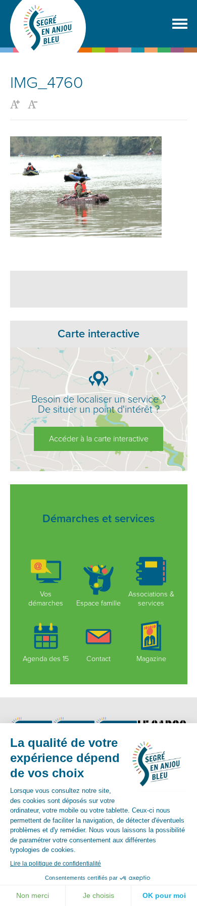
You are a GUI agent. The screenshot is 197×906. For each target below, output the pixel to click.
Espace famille (98, 603)
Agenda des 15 (46, 659)
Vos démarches (45, 598)
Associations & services (151, 598)
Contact (98, 659)
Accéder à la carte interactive (99, 439)
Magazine (151, 659)
